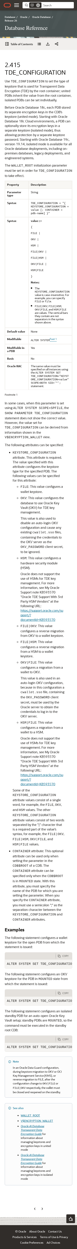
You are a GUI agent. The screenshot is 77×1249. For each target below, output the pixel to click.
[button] (16, 5)
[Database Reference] (39, 44)
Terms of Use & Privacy (54, 1237)
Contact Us (55, 1231)
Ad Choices (53, 1242)
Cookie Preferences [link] (31, 1242)
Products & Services (24, 1237)
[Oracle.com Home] (7, 5)
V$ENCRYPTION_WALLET (37, 1120)
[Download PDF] (47, 44)
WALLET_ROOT (30, 1115)
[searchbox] (57, 5)
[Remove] (38, 5)
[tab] (30, 956)
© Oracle (20, 1231)
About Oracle (37, 1231)
